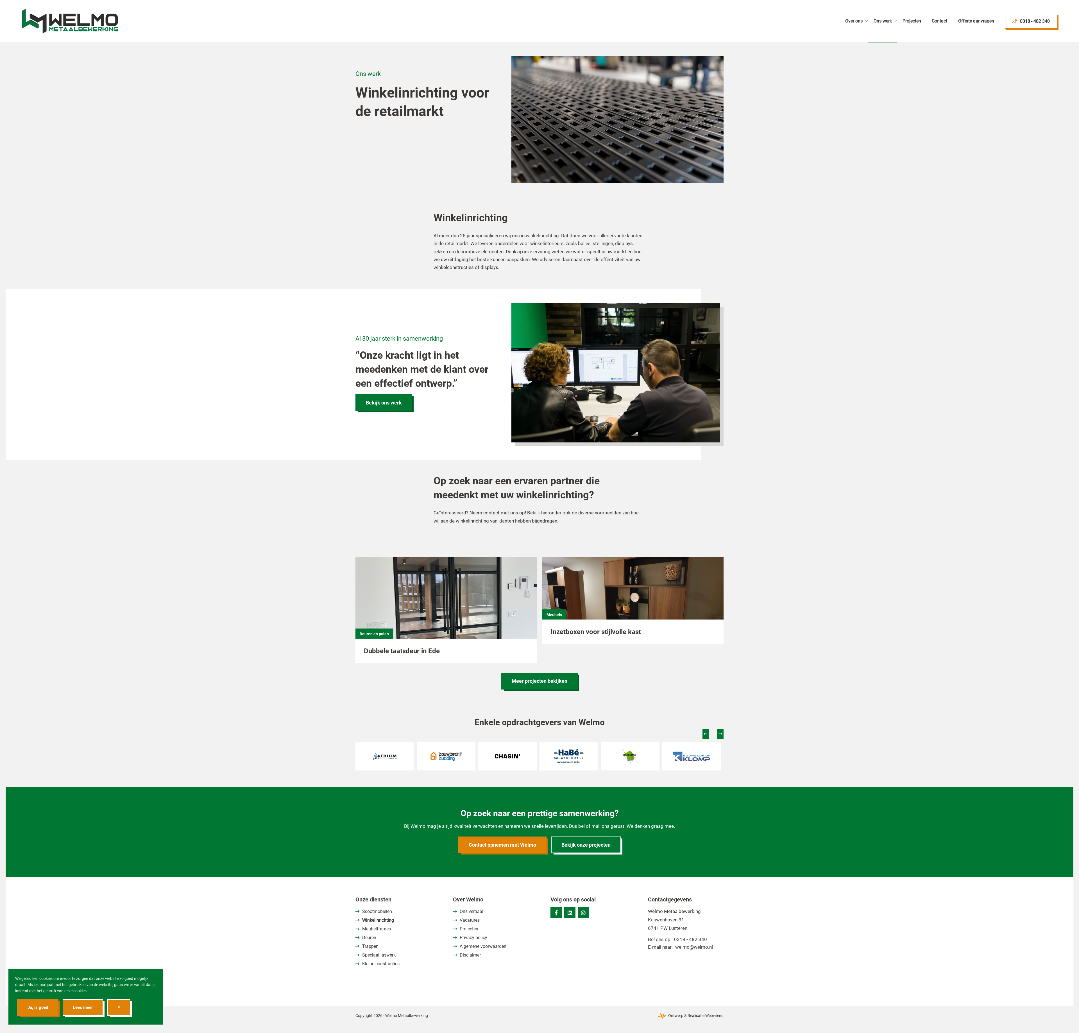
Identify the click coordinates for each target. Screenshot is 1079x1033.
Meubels (554, 614)
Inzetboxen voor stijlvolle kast (596, 632)
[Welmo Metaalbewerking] (70, 21)
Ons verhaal (471, 911)
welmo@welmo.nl (694, 947)
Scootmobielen (377, 911)
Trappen (370, 946)
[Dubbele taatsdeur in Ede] (446, 604)
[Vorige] (705, 734)
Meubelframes (376, 929)
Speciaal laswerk (379, 955)
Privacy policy (473, 937)
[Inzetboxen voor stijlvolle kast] (633, 595)
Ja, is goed (38, 1007)
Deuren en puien (374, 634)
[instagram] (583, 912)
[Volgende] (720, 734)
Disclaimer (470, 955)
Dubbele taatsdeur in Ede (402, 651)
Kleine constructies (381, 963)
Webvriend (714, 1015)
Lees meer (83, 1007)
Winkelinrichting (378, 920)
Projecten (469, 929)
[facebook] (556, 912)
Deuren (369, 937)
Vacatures (470, 920)
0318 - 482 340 (690, 939)
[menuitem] (854, 21)
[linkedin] (569, 912)
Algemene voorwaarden (483, 946)
